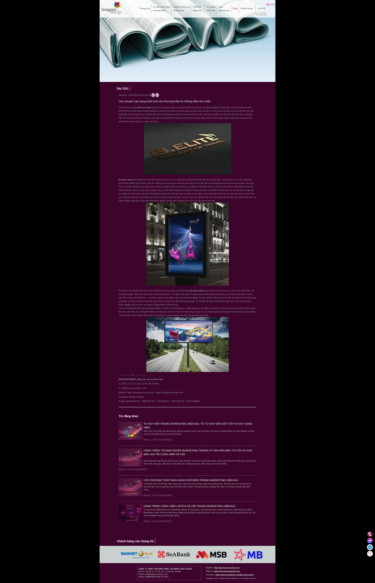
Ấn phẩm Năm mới (211, 9)
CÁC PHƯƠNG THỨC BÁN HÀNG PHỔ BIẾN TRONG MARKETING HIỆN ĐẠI (191, 480)
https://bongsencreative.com (227, 568)
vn (268, 4)
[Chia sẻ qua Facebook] (153, 95)
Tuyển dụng (247, 8)
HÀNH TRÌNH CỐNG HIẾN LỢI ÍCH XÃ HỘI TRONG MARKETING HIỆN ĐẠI (189, 506)
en (273, 4)
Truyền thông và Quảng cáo (181, 9)
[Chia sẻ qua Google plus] (157, 95)
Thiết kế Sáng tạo (197, 9)
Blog (235, 8)
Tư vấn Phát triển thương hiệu (161, 9)
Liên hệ (261, 8)
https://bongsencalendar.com (227, 571)
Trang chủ (145, 8)
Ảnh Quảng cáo (224, 9)
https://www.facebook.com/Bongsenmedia (234, 575)
